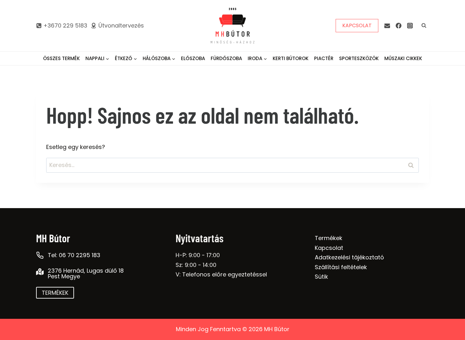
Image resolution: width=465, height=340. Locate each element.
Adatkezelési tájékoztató (349, 257)
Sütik (321, 277)
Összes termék (61, 58)
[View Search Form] (424, 26)
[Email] (387, 25)
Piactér (323, 58)
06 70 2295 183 (79, 255)
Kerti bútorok (290, 58)
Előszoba (193, 58)
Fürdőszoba (226, 58)
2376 (55, 271)
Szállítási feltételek (341, 267)
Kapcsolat (329, 248)
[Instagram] (410, 25)
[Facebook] (398, 25)
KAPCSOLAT (357, 25)
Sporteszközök (359, 58)
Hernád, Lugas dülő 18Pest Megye (86, 273)
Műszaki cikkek (403, 58)
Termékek (328, 238)
